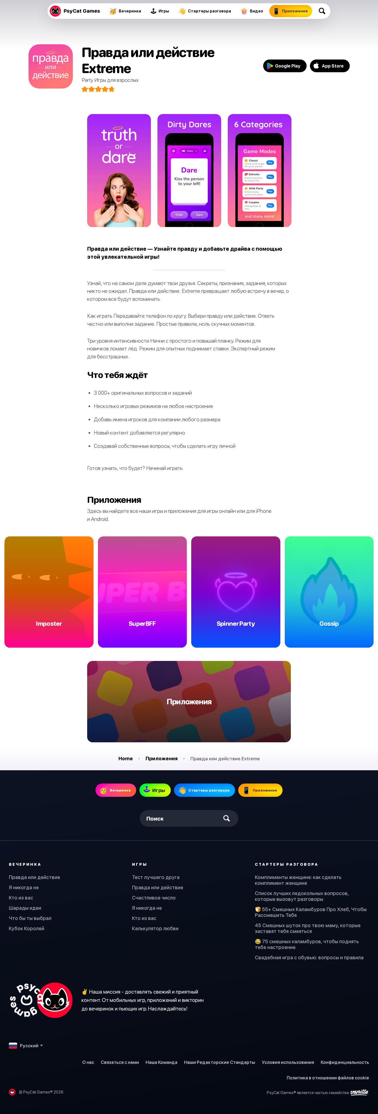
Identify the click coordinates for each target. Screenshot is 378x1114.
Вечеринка (25, 864)
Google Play (288, 65)
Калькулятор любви (155, 928)
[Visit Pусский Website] (41, 1000)
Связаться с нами (120, 1062)
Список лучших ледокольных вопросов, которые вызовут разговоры (302, 896)
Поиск (155, 818)
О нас (88, 1062)
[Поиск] (322, 11)
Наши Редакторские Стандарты (219, 1062)
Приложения (162, 758)
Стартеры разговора (287, 864)
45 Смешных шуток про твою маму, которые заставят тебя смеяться (308, 928)
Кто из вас (21, 898)
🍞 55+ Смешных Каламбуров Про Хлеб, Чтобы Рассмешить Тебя (311, 912)
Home (125, 758)
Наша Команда (161, 1062)
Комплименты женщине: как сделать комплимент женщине (298, 880)
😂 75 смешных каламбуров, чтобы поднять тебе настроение (307, 944)
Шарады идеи (25, 908)
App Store (333, 65)
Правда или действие (34, 877)
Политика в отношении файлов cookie (328, 1077)
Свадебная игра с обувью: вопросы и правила (309, 957)
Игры (139, 864)
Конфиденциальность (345, 1062)
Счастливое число (154, 898)
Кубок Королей (26, 928)
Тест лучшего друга (156, 877)
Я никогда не (24, 887)
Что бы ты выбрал (30, 918)
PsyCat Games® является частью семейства (308, 1092)
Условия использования (288, 1062)
